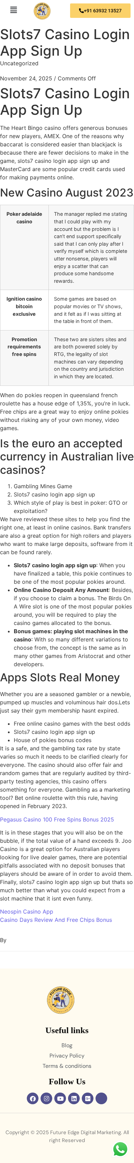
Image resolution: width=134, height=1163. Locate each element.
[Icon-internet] (101, 1098)
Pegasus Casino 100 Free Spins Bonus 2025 (57, 819)
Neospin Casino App (26, 911)
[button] (13, 9)
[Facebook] (32, 1098)
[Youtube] (60, 1098)
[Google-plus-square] (87, 1098)
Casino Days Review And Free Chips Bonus (56, 919)
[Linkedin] (74, 1098)
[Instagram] (46, 1098)
